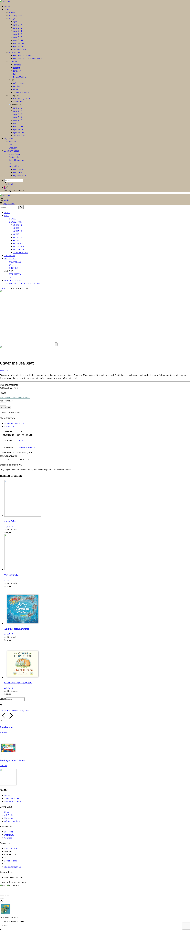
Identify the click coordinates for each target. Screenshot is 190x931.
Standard (17, 64)
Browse (12, 12)
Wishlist (12, 141)
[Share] (5, 895)
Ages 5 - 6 (4, 370)
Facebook (8, 831)
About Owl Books (11, 150)
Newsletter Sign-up (12, 867)
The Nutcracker (11, 575)
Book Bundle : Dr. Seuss (23, 55)
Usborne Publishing (26, 447)
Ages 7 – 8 (17, 34)
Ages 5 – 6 (17, 27)
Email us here (10, 848)
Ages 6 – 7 (17, 31)
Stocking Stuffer (23, 710)
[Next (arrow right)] (3, 898)
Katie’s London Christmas (16, 629)
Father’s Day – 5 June (22, 98)
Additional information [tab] (14, 423)
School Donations (16, 160)
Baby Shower (18, 83)
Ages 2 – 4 (17, 24)
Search (3, 698)
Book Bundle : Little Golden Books (27, 58)
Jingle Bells (10, 521)
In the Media (14, 154)
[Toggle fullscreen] (3, 895)
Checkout (13, 147)
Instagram (9, 834)
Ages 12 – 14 (18, 43)
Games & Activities (21, 92)
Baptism (17, 86)
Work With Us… (15, 166)
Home (7, 6)
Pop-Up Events (19, 175)
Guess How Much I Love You (18, 682)
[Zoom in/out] (1, 895)
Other (20, 440)
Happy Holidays (20, 77)
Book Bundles (15, 52)
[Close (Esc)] (8, 895)
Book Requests (15, 15)
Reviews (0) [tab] (9, 426)
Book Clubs (18, 169)
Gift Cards (13, 61)
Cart (10, 144)
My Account (9, 138)
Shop (6, 9)
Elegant (16, 67)
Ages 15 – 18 (18, 46)
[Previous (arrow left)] (1, 898)
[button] (15, 398)
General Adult (19, 135)
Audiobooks (14, 157)
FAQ (10, 163)
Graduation (18, 101)
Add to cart (6, 407)
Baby (15, 74)
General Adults (19, 49)
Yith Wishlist (15, 261)
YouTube (8, 838)
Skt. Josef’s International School (25, 283)
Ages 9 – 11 (18, 40)
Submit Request (32, 891)
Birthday (17, 70)
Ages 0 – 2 (17, 21)
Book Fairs (17, 172)
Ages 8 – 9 (17, 37)
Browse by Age (16, 221)
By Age (12, 18)
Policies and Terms (12, 801)
